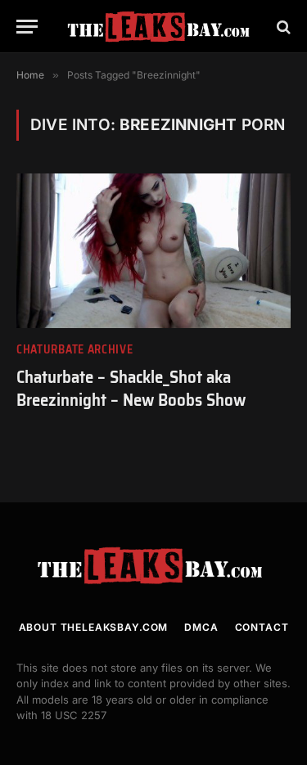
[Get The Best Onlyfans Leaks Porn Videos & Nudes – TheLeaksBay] (161, 26)
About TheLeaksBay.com (94, 627)
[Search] (282, 26)
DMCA (201, 627)
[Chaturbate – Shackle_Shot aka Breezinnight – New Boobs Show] (153, 250)
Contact (262, 627)
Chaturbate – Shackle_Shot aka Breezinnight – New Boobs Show (131, 388)
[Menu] (27, 26)
